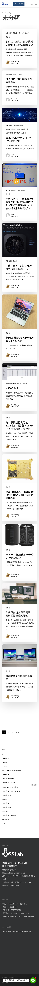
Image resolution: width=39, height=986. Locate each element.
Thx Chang (15, 61)
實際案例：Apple (9, 815)
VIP (3, 823)
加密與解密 (25, 33)
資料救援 (9, 33)
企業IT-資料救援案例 (13, 129)
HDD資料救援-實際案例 (11, 770)
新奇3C (5, 799)
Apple (4, 766)
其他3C (5, 762)
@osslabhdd (29, 916)
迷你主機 (5, 758)
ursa (12, 154)
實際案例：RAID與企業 (13, 383)
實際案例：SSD (11, 74)
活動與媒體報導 (18, 125)
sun (12, 214)
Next (17, 732)
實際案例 (5, 803)
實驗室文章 (16, 33)
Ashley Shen (15, 99)
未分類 (8, 37)
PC (3, 754)
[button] (36, 4)
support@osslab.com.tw (20, 913)
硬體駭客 (17, 133)
